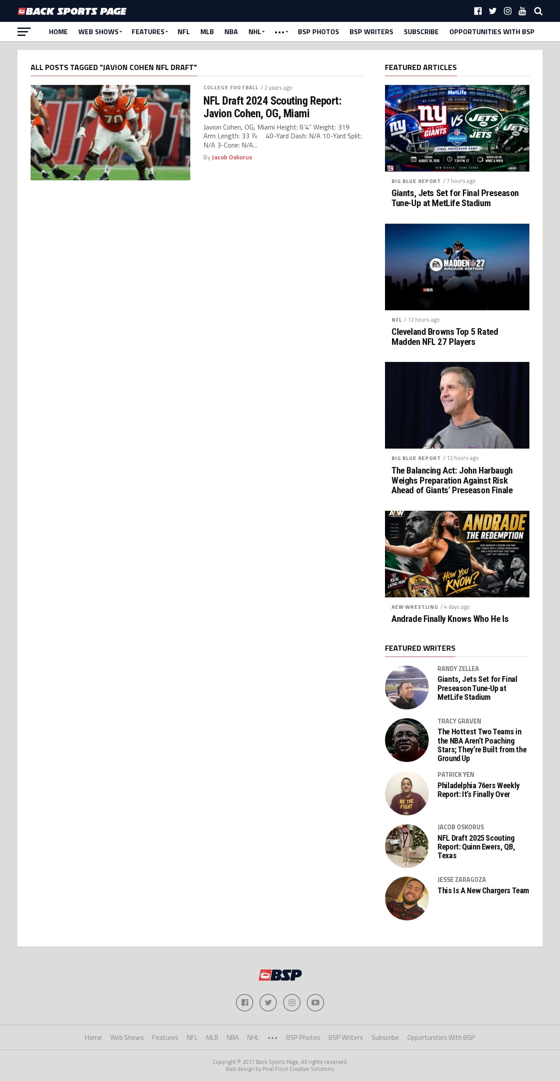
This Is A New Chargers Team (483, 890)
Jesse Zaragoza (462, 880)
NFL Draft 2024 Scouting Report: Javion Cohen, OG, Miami (272, 107)
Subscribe (421, 31)
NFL (184, 31)
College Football (231, 87)
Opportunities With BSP (492, 31)
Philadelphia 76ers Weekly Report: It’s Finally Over (479, 790)
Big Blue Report (416, 181)
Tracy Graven (459, 721)
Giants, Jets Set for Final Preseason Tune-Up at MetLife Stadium (455, 198)
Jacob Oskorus (232, 157)
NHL (254, 31)
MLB (207, 31)
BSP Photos (318, 31)
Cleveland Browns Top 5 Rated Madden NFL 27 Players (445, 337)
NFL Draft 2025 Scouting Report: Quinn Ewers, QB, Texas (476, 847)
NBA (231, 31)
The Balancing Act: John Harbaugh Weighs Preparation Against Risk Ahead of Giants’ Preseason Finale (452, 481)
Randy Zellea (458, 669)
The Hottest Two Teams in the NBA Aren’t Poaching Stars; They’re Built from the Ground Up (482, 745)
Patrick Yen (456, 775)
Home (58, 31)
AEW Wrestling (415, 607)
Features (148, 31)
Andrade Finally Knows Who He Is (450, 619)
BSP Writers (371, 31)
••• (279, 31)
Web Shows (98, 31)
